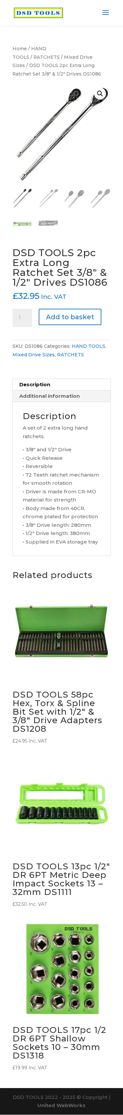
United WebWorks (61, 1105)
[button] (100, 94)
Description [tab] (34, 384)
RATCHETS (46, 57)
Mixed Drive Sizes (33, 355)
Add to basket (70, 317)
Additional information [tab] (49, 396)
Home (19, 48)
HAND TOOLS (88, 346)
